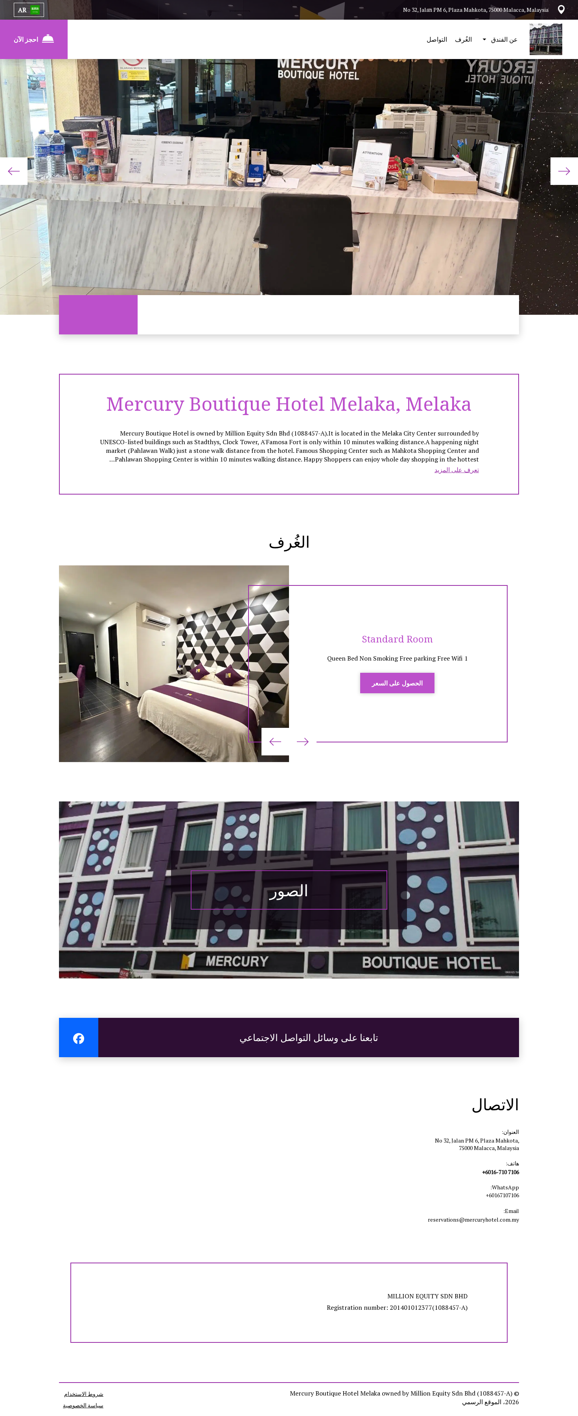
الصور (289, 890)
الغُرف (463, 39)
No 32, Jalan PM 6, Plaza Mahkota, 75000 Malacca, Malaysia (477, 1144)
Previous (564, 171)
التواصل (437, 39)
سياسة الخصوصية (83, 1405)
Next (14, 171)
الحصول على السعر (397, 683)
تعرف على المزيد (456, 469)
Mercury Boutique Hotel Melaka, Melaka (289, 403)
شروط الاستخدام (83, 1394)
